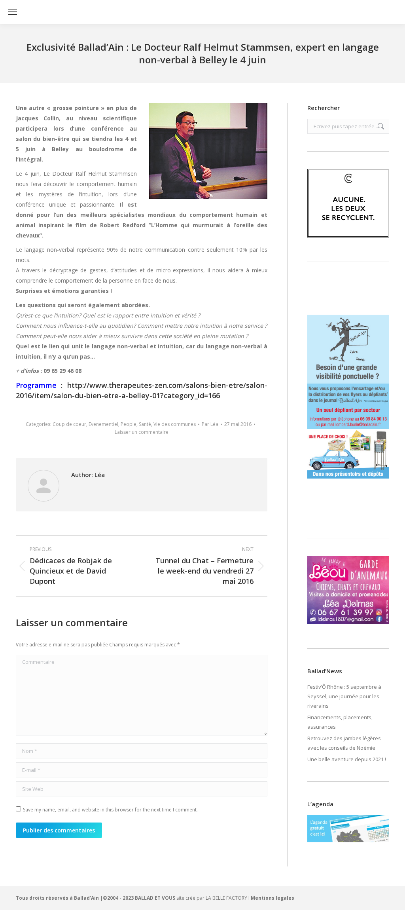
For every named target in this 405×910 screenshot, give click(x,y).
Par (210, 424)
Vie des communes (174, 424)
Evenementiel (103, 424)
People (128, 424)
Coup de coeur (69, 424)
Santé (145, 424)
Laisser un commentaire (141, 432)
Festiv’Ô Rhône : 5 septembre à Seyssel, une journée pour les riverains (344, 696)
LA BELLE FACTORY (226, 898)
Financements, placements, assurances (340, 722)
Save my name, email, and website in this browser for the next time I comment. (110, 809)
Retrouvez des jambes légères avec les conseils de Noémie (344, 743)
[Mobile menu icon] (12, 12)
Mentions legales (272, 898)
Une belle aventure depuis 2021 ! (346, 759)
